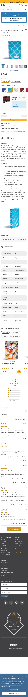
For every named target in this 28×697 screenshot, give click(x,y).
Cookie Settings (14, 689)
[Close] (26, 676)
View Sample (13, 70)
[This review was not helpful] (25, 460)
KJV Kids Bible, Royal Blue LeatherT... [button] (16, 434)
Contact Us (3, 541)
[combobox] (14, 9)
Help (16, 550)
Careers (3, 543)
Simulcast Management (7, 572)
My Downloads (18, 541)
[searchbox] (12, 410)
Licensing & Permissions (6, 547)
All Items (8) (5, 332)
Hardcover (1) (15, 332)
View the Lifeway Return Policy (18, 131)
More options (12, 361)
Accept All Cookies (14, 693)
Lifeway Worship (5, 566)
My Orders (17, 540)
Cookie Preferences (20, 549)
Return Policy (18, 545)
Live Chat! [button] (18, 552)
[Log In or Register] (20, 5)
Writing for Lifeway (5, 552)
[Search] (25, 9)
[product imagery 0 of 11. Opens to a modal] (14, 50)
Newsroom (3, 545)
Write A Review (14, 401)
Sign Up (5, 596)
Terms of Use (4, 550)
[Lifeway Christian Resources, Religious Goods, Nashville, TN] (14, 645)
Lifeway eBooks (5, 574)
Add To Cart (15, 120)
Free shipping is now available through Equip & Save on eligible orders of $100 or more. (14, 1)
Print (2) (4, 336)
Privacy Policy (4, 549)
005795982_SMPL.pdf (10, 239)
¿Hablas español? (22, 25)
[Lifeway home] (6, 5)
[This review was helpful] (23, 460)
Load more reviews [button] (14, 529)
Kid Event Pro (4, 568)
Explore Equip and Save (14, 20)
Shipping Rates (19, 543)
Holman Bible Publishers (9, 32)
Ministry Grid (4, 565)
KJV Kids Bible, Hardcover (8, 363)
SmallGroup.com (5, 575)
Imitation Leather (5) (15, 336)
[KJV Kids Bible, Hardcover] (11, 350)
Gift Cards (17, 547)
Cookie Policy (15, 683)
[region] (14, 389)
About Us (3, 540)
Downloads (4, 570)
